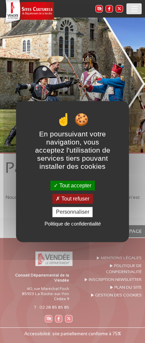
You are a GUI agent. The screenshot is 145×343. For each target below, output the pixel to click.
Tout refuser (74, 199)
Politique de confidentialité (73, 224)
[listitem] (99, 8)
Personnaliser (72, 212)
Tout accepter (74, 185)
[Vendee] (28, 12)
